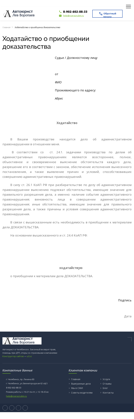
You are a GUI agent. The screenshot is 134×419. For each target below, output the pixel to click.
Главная (6, 27)
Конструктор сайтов (13, 356)
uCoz (29, 356)
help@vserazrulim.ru (71, 15)
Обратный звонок (107, 15)
